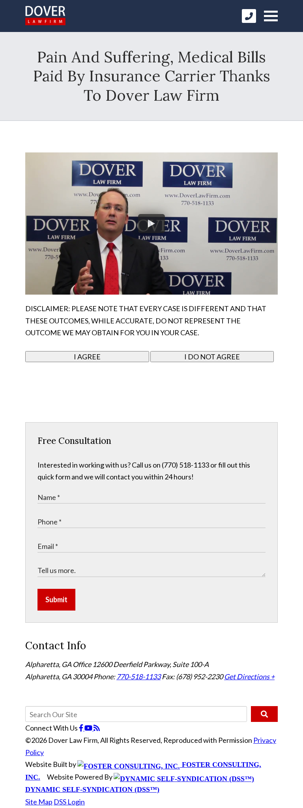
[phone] (249, 16)
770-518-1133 (138, 676)
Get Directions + (249, 676)
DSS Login (69, 801)
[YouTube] (89, 727)
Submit (56, 599)
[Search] (264, 714)
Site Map (38, 801)
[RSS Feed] (97, 727)
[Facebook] (81, 727)
